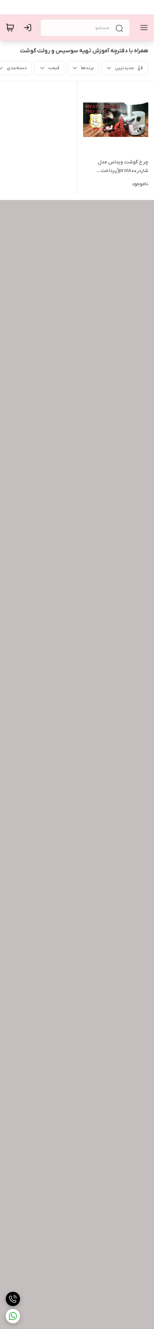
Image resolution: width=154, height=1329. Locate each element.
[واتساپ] (13, 1316)
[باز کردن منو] (142, 27)
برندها (87, 68)
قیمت (53, 68)
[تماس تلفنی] (13, 1299)
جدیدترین (124, 68)
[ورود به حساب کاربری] (29, 27)
